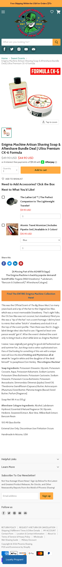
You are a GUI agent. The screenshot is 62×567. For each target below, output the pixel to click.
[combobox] (27, 42)
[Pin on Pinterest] (21, 263)
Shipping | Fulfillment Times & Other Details (21, 530)
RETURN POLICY (9, 527)
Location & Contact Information (30, 533)
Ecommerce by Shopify (20, 547)
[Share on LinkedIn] (15, 263)
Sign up (46, 495)
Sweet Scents (18, 58)
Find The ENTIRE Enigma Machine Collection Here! (31, 295)
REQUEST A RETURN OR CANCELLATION (37, 527)
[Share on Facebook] (4, 263)
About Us (52, 533)
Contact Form (7, 533)
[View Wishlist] (52, 12)
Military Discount (29, 540)
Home (5, 58)
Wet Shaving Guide (10, 540)
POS (4, 547)
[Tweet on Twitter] (9, 263)
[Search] (56, 42)
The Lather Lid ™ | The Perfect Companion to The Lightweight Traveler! (37, 201)
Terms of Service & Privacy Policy (16, 537)
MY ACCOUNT (49, 530)
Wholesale (38, 537)
